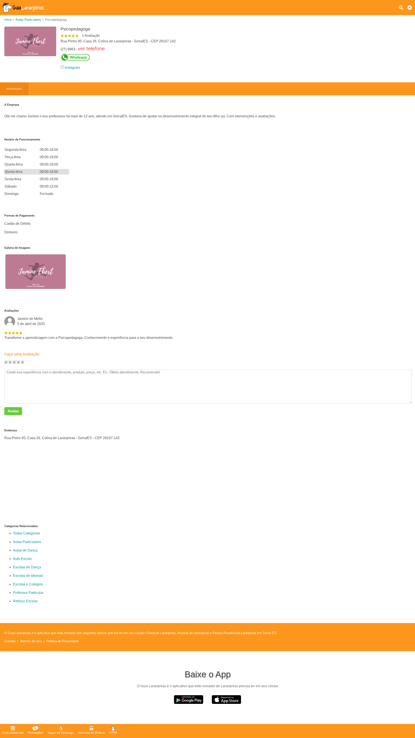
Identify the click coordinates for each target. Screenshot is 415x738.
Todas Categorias (26, 533)
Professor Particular (28, 593)
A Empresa (11, 104)
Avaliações (11, 310)
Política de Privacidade (62, 641)
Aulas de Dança (25, 550)
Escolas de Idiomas (28, 575)
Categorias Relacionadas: (21, 526)
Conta (113, 732)
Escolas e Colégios (28, 584)
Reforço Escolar (25, 601)
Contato (9, 641)
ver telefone (91, 48)
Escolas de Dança (27, 567)
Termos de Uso (31, 641)
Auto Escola (22, 559)
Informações (14, 88)
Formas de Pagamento (19, 215)
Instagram (72, 67)
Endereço (10, 430)
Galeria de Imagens (17, 247)
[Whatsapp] (118, 57)
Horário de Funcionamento (22, 139)
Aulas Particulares (27, 542)
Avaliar (13, 411)
